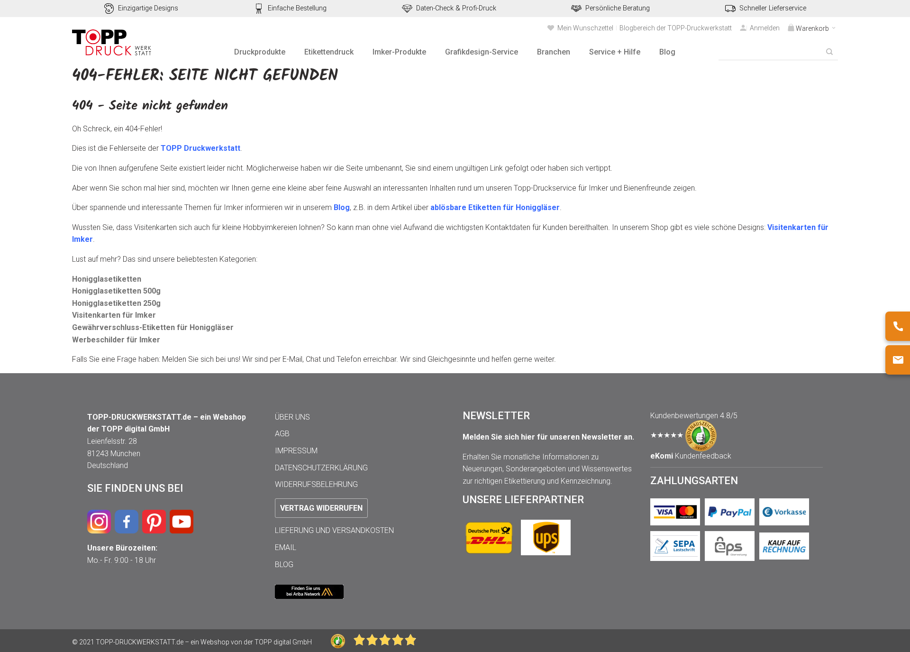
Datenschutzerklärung (321, 467)
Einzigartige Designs (148, 8)
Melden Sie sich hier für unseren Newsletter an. (548, 436)
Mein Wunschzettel (585, 28)
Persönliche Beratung (617, 8)
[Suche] (829, 52)
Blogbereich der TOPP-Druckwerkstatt (675, 28)
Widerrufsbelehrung (316, 484)
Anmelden (765, 28)
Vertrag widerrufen (321, 508)
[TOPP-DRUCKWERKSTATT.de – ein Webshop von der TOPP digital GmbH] (112, 42)
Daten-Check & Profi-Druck (456, 8)
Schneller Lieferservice (772, 8)
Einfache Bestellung (297, 8)
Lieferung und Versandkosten (334, 530)
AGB (282, 433)
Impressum (296, 450)
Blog (284, 564)
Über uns (292, 417)
